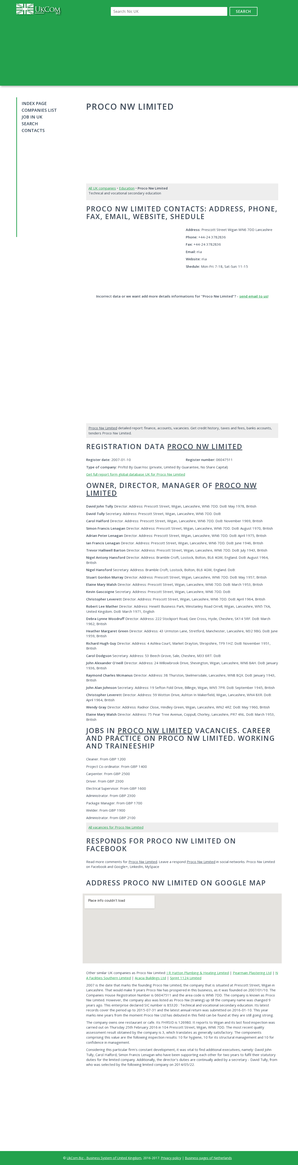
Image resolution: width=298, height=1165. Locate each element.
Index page (34, 103)
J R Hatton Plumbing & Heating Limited (198, 972)
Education (127, 188)
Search (243, 11)
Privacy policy (171, 1158)
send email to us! (253, 296)
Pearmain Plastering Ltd (252, 972)
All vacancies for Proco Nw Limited (115, 827)
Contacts (33, 130)
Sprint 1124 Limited (185, 977)
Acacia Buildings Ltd (150, 977)
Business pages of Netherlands (208, 1158)
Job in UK (32, 117)
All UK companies (102, 188)
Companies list (39, 110)
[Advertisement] (183, 50)
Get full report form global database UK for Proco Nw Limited (135, 474)
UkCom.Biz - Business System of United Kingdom (104, 1158)
